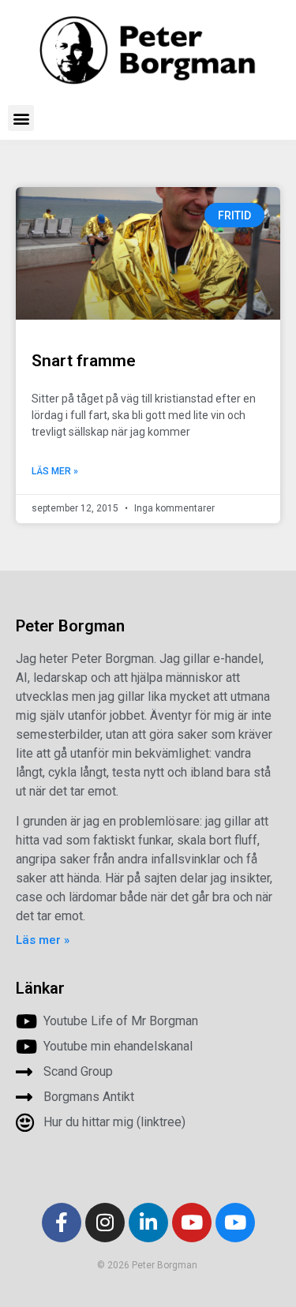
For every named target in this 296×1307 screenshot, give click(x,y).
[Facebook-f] (61, 1222)
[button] (21, 118)
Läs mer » (55, 471)
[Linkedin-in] (148, 1222)
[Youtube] (192, 1222)
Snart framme (84, 360)
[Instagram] (105, 1222)
